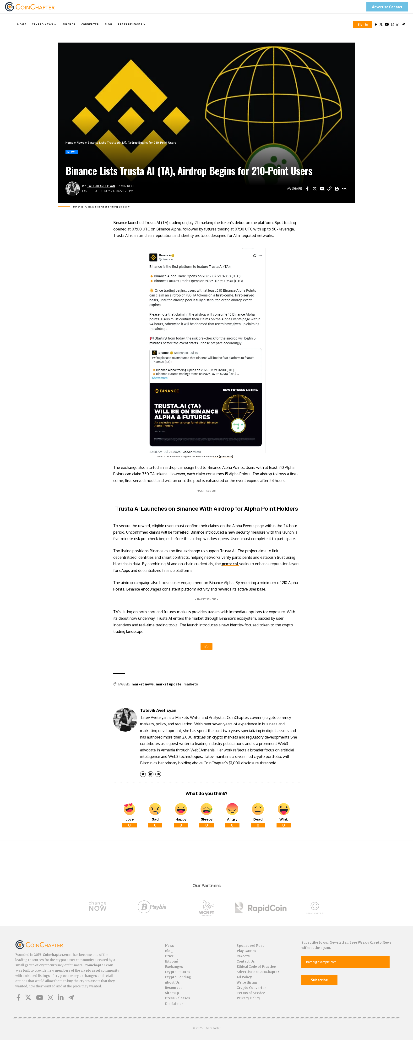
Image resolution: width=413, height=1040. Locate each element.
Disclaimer (174, 1004)
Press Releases (177, 998)
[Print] (336, 188)
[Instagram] (392, 24)
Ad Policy (244, 977)
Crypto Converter (251, 988)
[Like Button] (206, 646)
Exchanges (174, 967)
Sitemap (172, 993)
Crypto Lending (178, 977)
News (80, 142)
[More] (344, 188)
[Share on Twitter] (314, 188)
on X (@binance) (223, 456)
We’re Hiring (247, 982)
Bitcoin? (172, 961)
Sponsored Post (250, 946)
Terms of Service (251, 993)
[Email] (322, 188)
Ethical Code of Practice (256, 967)
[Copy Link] (329, 188)
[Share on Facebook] (307, 188)
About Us (172, 982)
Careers (243, 956)
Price (169, 956)
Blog (169, 951)
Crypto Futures (177, 972)
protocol (230, 563)
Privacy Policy (248, 998)
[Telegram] (403, 24)
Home (69, 142)
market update (168, 684)
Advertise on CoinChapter (258, 972)
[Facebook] (376, 24)
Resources (173, 988)
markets (191, 684)
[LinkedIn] (398, 24)
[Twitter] (381, 24)
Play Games (246, 951)
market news (143, 684)
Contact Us (246, 961)
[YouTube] (387, 24)
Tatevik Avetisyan (101, 186)
